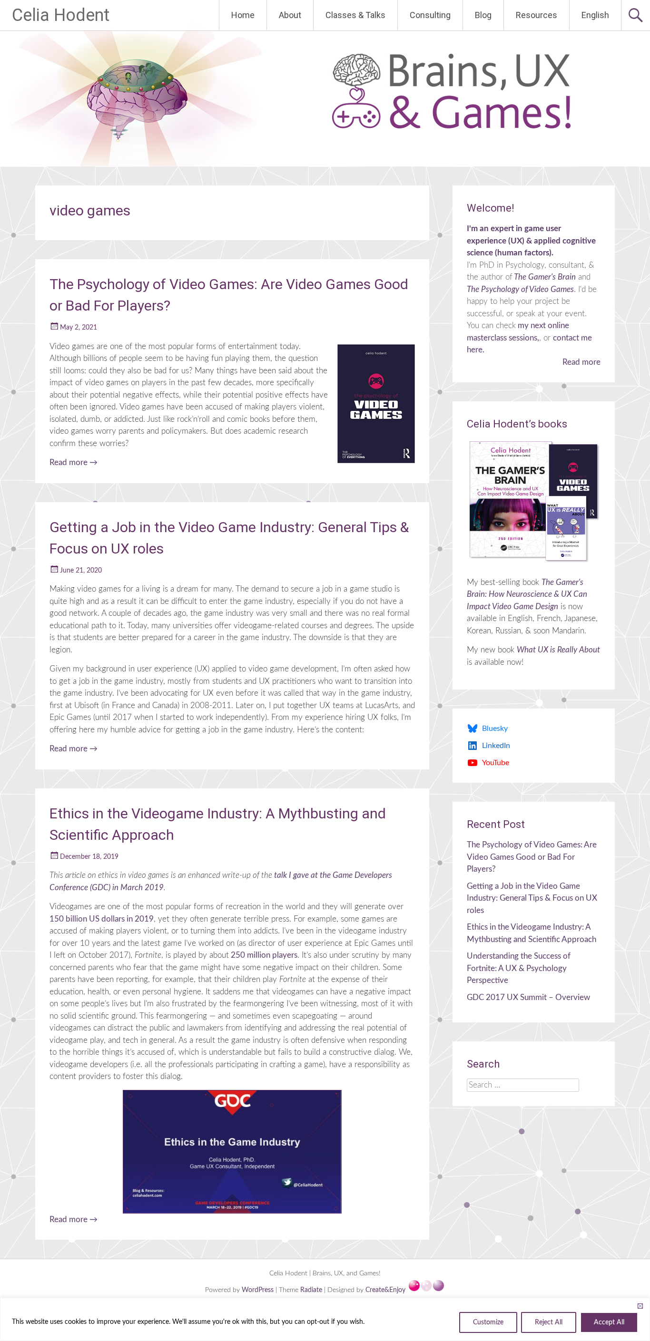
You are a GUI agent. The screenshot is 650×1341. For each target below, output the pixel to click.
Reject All (548, 1322)
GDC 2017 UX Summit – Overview (528, 997)
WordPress (259, 1290)
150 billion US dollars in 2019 (101, 919)
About (290, 15)
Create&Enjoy (386, 1290)
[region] (325, 1319)
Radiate (311, 1290)
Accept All (609, 1322)
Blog (483, 15)
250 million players (263, 955)
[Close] (640, 1306)
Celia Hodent (60, 15)
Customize (488, 1322)
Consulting (430, 15)
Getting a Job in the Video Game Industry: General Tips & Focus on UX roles (532, 898)
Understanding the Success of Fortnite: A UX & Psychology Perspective (519, 968)
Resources (536, 15)
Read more (73, 462)
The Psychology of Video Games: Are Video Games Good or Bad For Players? (532, 857)
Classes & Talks (355, 15)
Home (243, 15)
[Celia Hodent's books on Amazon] (534, 501)
